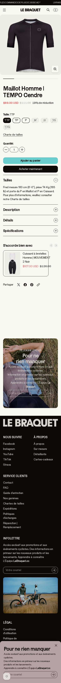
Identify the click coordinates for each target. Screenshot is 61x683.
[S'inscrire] (53, 674)
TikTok (7, 459)
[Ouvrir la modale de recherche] (48, 10)
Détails (8, 220)
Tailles (7, 180)
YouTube (8, 454)
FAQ (5, 488)
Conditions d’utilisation (9, 631)
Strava (7, 465)
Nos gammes (10, 498)
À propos (39, 444)
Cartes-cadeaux (43, 459)
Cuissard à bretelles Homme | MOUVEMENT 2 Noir (36, 258)
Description (11, 210)
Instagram (9, 449)
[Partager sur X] (18, 284)
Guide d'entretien (13, 493)
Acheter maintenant (30, 169)
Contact (8, 482)
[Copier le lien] (38, 284)
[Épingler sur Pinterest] (32, 284)
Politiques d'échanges (9, 516)
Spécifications (13, 231)
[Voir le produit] (12, 263)
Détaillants (40, 454)
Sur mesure (40, 449)
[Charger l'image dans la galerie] (55, 69)
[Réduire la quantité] (6, 149)
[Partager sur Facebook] (25, 284)
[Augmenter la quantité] (22, 149)
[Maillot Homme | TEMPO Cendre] (30, 45)
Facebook (9, 444)
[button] (13, 136)
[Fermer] (56, 645)
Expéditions (10, 508)
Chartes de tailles (13, 503)
